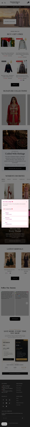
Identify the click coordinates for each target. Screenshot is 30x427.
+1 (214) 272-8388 (8, 219)
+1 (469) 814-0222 (8, 224)
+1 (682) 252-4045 (8, 214)
